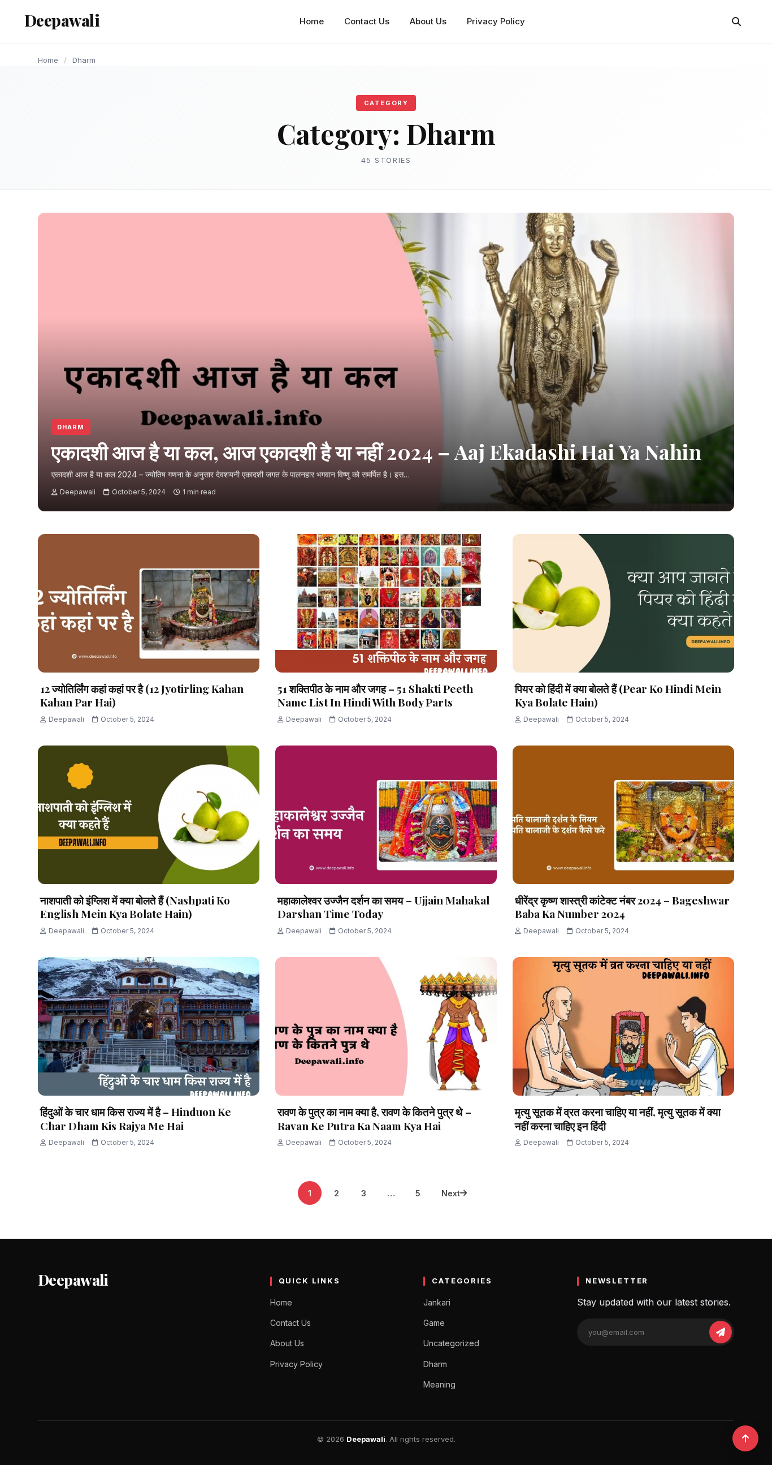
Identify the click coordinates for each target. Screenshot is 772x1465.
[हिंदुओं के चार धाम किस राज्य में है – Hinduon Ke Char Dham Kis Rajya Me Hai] (148, 1026)
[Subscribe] (720, 1332)
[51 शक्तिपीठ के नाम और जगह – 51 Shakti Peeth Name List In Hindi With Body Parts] (386, 603)
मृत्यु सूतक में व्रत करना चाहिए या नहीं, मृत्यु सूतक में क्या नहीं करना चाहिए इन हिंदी (618, 1118)
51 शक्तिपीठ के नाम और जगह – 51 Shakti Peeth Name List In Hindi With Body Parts (375, 695)
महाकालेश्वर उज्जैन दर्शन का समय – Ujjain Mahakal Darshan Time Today (383, 907)
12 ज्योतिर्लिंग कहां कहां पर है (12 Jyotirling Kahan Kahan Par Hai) (142, 695)
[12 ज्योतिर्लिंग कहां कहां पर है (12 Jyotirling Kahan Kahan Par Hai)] (148, 603)
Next (450, 1193)
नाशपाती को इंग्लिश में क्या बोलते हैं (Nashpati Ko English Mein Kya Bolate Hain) (135, 907)
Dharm (71, 427)
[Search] (736, 21)
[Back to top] (745, 1438)
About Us (428, 21)
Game (434, 1323)
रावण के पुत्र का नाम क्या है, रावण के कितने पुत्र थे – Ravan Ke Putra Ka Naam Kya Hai (374, 1118)
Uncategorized (451, 1343)
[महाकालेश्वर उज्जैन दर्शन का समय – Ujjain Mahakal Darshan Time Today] (386, 815)
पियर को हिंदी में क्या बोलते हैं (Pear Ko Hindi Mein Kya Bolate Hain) (618, 695)
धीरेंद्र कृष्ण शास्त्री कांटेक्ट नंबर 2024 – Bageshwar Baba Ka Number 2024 (622, 907)
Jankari (436, 1302)
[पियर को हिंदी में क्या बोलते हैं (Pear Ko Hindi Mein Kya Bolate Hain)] (623, 603)
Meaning (439, 1384)
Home (312, 21)
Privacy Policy (496, 21)
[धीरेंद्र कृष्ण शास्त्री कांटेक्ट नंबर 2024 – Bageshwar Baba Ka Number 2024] (623, 815)
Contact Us (366, 21)
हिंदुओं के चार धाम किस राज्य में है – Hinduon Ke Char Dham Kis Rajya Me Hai (135, 1118)
